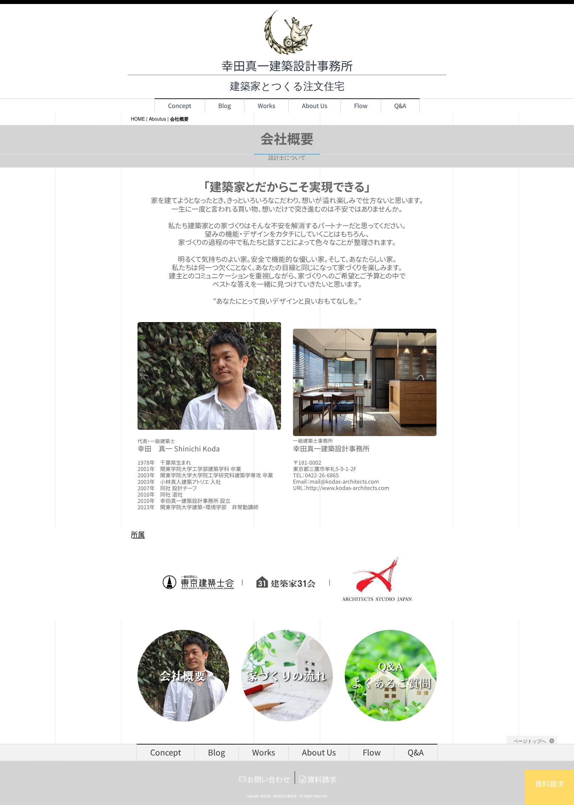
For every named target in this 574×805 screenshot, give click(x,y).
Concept (179, 106)
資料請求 (321, 779)
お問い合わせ (268, 779)
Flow (360, 106)
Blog (224, 106)
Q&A (400, 106)
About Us (314, 106)
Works (266, 106)
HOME (138, 118)
